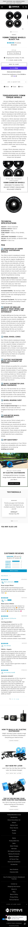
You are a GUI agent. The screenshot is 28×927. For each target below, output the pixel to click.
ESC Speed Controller (14, 851)
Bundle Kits (14, 817)
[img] (4, 579)
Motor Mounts (14, 827)
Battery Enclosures (14, 854)
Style (14, 50)
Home (13, 34)
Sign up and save (14, 904)
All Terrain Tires (14, 859)
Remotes (14, 848)
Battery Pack (14, 825)
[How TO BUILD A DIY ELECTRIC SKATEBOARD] (14, 718)
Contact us (14, 884)
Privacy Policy (14, 897)
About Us (14, 889)
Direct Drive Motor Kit (14, 820)
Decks (14, 838)
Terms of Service (14, 899)
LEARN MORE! (14, 740)
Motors (14, 822)
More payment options (14, 72)
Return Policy (14, 894)
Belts (14, 843)
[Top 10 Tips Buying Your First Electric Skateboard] (14, 787)
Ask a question (14, 82)
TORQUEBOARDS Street (14, 814)
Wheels (14, 830)
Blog (14, 891)
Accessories (14, 864)
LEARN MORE (14, 483)
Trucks (14, 833)
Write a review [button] (14, 570)
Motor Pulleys (14, 846)
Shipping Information (14, 886)
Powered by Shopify (14, 925)
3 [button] (14, 699)
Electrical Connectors (14, 861)
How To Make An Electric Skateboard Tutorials (14, 878)
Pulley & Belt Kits (14, 840)
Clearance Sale (14, 872)
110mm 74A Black (14, 53)
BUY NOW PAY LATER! (14, 773)
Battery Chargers (14, 856)
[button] (10, 43)
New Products (14, 869)
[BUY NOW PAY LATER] (14, 754)
